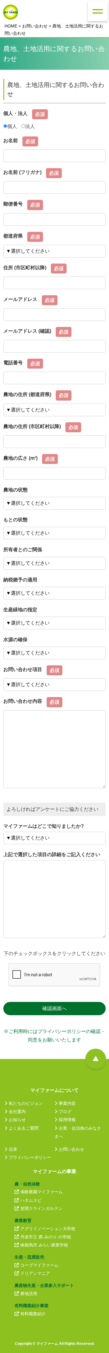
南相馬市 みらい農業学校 (44, 1245)
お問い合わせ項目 (22, 669)
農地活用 (28, 1293)
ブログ (65, 1111)
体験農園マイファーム (41, 1191)
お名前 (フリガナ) (22, 172)
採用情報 (67, 1119)
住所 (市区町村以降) (24, 267)
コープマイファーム (39, 1265)
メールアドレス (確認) (27, 331)
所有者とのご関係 (22, 549)
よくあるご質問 (23, 1128)
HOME (11, 26)
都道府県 (13, 235)
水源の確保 (15, 639)
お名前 (10, 140)
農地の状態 (15, 489)
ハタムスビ (30, 1200)
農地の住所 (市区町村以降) (32, 426)
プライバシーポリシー (30, 1157)
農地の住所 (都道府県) (27, 394)
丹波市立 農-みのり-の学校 (45, 1236)
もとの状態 (15, 519)
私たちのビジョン (26, 1103)
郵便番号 (13, 203)
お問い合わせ (35, 26)
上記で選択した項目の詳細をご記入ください (51, 854)
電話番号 (13, 362)
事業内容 (67, 1103)
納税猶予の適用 (20, 579)
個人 (12, 126)
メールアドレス (20, 299)
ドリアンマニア (35, 1273)
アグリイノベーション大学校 (47, 1228)
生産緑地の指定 (20, 609)
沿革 (13, 1149)
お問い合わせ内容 (22, 701)
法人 (30, 126)
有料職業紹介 (33, 1313)
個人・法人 (15, 113)
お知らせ (17, 1119)
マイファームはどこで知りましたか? (43, 826)
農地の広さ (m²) (20, 458)
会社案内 (17, 1111)
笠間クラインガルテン (41, 1208)
